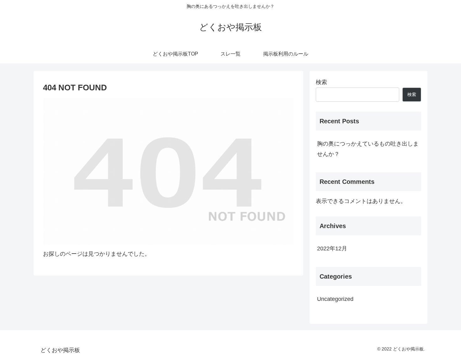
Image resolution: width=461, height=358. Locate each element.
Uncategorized (335, 299)
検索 (321, 82)
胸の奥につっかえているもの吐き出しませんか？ (368, 149)
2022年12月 (332, 248)
